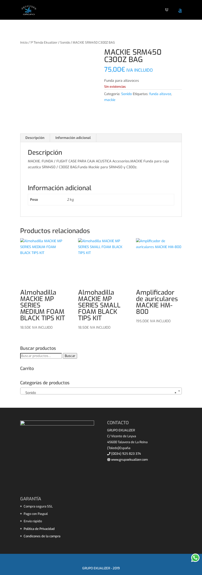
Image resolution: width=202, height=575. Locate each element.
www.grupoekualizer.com (129, 459)
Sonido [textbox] (99, 392)
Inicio (24, 42)
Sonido (65, 42)
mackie (110, 100)
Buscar (70, 356)
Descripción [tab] (34, 137)
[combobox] (101, 391)
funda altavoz (160, 94)
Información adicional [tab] (73, 137)
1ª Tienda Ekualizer (43, 42)
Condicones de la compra (42, 536)
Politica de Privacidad (39, 529)
